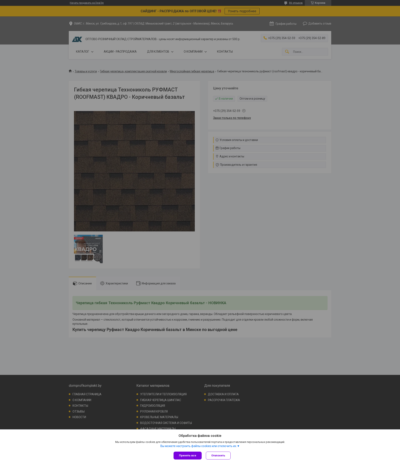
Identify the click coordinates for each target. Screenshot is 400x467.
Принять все (187, 455)
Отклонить (218, 455)
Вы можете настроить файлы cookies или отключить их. (198, 446)
